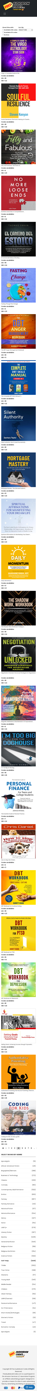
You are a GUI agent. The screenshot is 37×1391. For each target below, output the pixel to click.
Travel (3, 1322)
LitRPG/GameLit (6, 1299)
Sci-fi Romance (7, 1308)
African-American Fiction (10, 1166)
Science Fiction (6, 1256)
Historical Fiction (7, 1209)
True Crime (5, 1270)
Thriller (3, 1265)
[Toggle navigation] (5, 14)
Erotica (3, 1194)
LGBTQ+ (4, 1227)
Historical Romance (8, 1213)
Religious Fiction (7, 1246)
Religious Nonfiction (8, 1251)
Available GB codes (10, 30)
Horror (3, 1223)
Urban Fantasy (6, 1294)
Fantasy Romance (7, 1204)
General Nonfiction (8, 1242)
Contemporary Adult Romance (12, 1190)
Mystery (4, 1237)
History (3, 1218)
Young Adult (5, 1280)
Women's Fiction (7, 1317)
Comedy (4, 1185)
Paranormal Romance (9, 1303)
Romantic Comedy (8, 1327)
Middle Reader (6, 1284)
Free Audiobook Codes (20, 1369)
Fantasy (4, 1199)
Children (4, 1289)
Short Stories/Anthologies (10, 1313)
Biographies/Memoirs (8, 1171)
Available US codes (10, 32)
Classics (4, 1180)
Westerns (4, 1275)
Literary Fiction (6, 1232)
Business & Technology (9, 1175)
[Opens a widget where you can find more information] (29, 1387)
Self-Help (5, 1261)
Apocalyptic (5, 1161)
